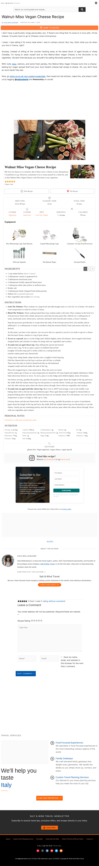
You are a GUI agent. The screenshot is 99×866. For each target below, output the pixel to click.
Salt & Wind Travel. (47, 564)
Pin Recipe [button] (74, 191)
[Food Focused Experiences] (52, 743)
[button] (96, 3)
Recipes (50, 541)
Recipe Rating (24, 621)
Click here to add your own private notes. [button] (21, 420)
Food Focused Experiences (69, 742)
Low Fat (39, 215)
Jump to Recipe (50, 28)
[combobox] (46, 9)
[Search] (82, 9)
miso (14, 64)
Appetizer (12, 215)
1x (85, 269)
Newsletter (39, 839)
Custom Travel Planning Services (72, 777)
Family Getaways (64, 758)
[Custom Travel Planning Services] (52, 777)
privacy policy (66, 509)
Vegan (45, 215)
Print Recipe (28, 191)
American (27, 215)
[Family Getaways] (52, 759)
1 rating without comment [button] (53, 601)
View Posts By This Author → (31, 572)
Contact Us (89, 839)
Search (8, 839)
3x (92, 269)
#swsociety (65, 459)
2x (89, 269)
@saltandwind (49, 459)
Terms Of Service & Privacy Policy (72, 839)
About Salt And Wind (52, 839)
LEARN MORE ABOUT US (49, 585)
